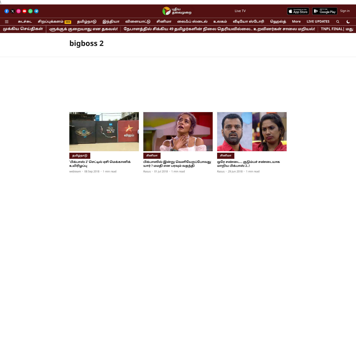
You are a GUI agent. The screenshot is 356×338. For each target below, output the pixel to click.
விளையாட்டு (138, 22)
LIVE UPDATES (318, 22)
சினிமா (163, 22)
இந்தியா (111, 22)
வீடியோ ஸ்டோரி (248, 22)
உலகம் (220, 22)
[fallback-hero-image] (104, 131)
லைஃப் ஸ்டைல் (192, 22)
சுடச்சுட (25, 22)
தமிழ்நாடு (87, 22)
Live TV (240, 11)
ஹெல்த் (278, 22)
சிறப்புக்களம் (50, 22)
